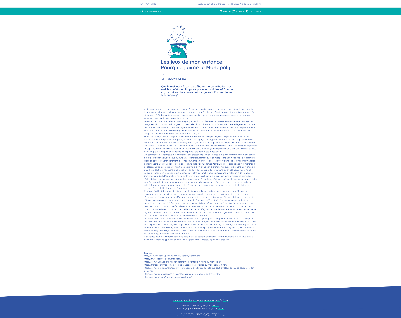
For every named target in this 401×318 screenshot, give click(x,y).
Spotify (218, 300)
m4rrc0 (215, 305)
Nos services (233, 4)
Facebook (178, 300)
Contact (254, 4)
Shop (225, 300)
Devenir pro (219, 4)
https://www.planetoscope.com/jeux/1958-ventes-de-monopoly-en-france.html (182, 274)
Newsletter (209, 300)
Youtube (188, 300)
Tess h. (221, 308)
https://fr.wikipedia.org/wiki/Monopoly (162, 258)
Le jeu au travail (205, 4)
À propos (244, 4)
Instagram (198, 300)
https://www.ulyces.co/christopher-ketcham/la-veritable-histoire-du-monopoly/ (182, 261)
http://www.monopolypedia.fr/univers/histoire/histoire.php (172, 255)
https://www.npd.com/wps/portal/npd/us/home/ (168, 277)
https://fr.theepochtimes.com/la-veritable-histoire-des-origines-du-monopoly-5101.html (185, 264)
